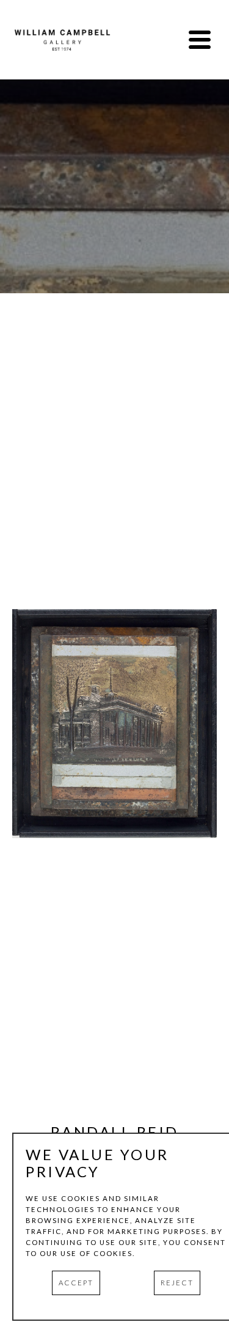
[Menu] (200, 40)
